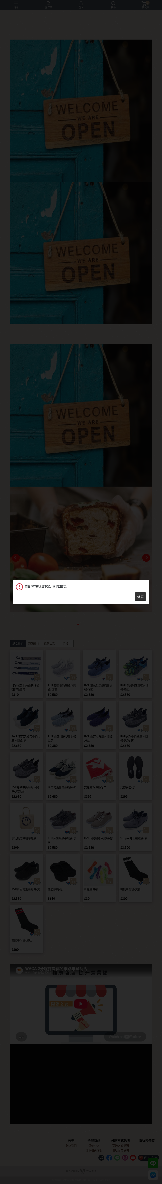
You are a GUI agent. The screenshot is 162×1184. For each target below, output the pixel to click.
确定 (140, 596)
